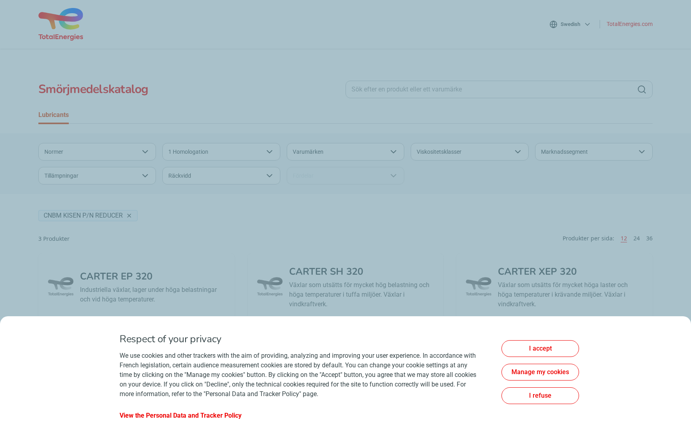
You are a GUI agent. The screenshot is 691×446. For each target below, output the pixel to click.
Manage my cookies (540, 372)
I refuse (540, 395)
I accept (540, 348)
